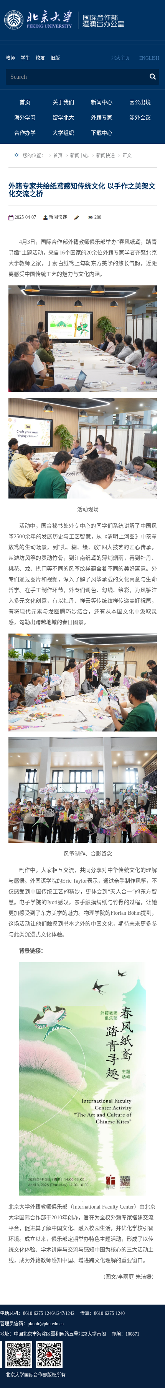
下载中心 (101, 133)
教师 (10, 58)
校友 (40, 58)
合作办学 (25, 133)
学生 (25, 58)
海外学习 (25, 118)
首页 (25, 102)
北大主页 (120, 58)
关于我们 (63, 102)
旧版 (55, 58)
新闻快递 (105, 155)
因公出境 (140, 102)
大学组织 (63, 133)
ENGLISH (149, 58)
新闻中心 (101, 102)
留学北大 (63, 118)
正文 (127, 155)
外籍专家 (101, 118)
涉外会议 (140, 118)
